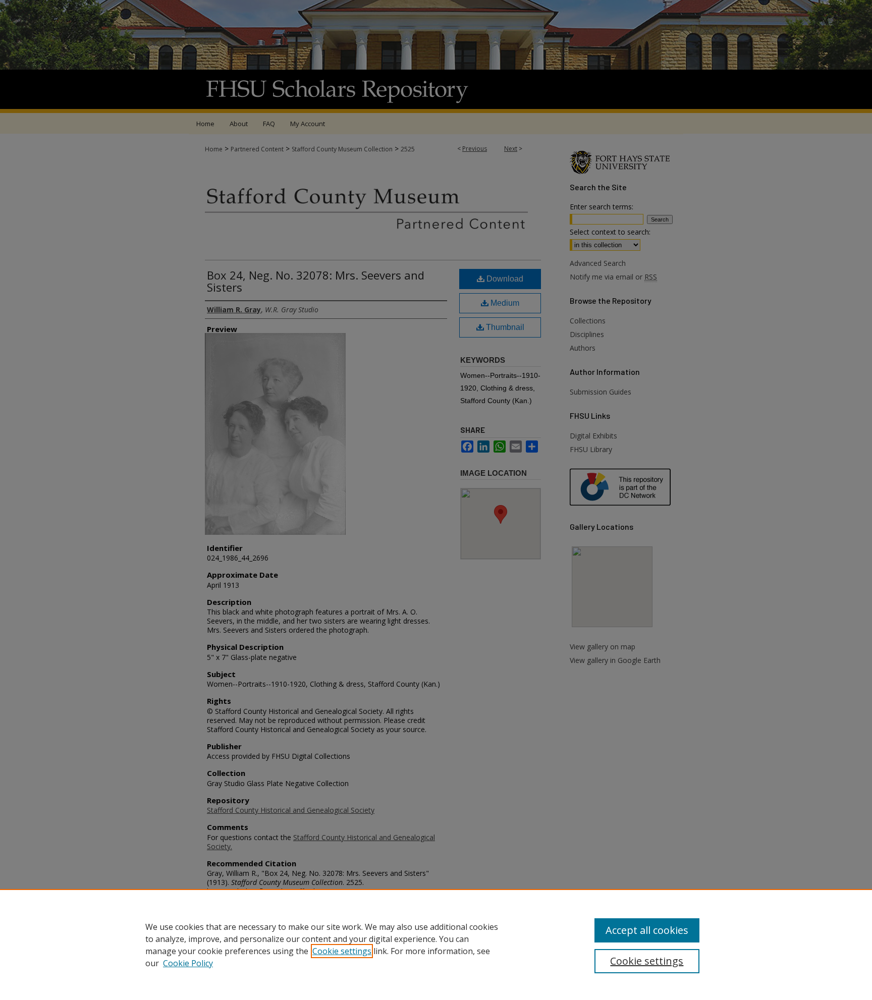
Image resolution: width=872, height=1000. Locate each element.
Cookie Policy (188, 963)
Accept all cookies (647, 930)
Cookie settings (341, 951)
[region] (436, 944)
